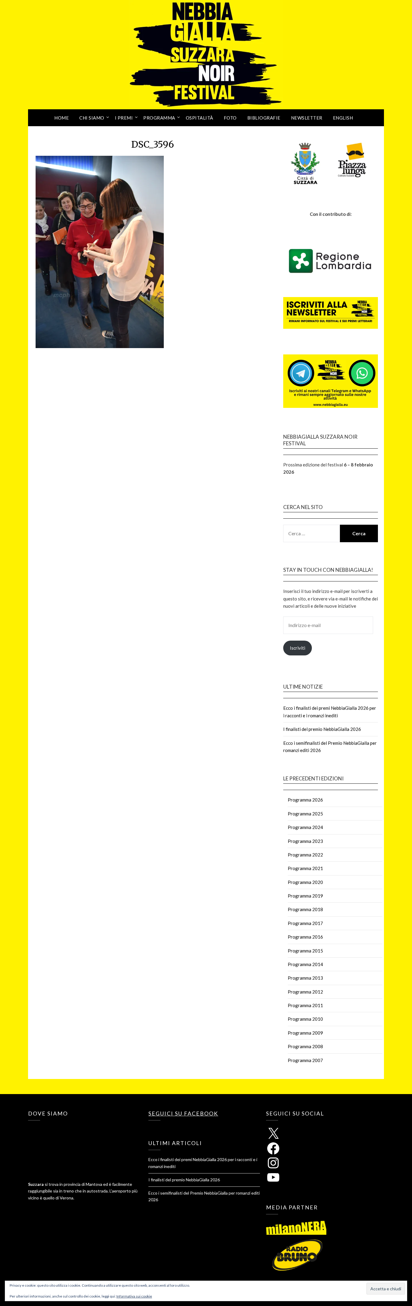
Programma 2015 (305, 950)
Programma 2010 (305, 1019)
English (343, 117)
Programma (159, 117)
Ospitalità (199, 117)
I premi (124, 117)
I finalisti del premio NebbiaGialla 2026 (322, 729)
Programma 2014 (305, 964)
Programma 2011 (305, 1005)
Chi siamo (91, 117)
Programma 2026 (305, 799)
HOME (61, 117)
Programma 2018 (305, 909)
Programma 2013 (305, 978)
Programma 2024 (305, 827)
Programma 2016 (305, 936)
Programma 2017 (305, 923)
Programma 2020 (305, 882)
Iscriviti (297, 648)
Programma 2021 (305, 868)
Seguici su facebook (183, 1113)
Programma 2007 (305, 1060)
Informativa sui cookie (134, 1296)
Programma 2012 (305, 991)
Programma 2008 (305, 1046)
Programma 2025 (305, 813)
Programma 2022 (305, 854)
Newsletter (306, 117)
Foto (230, 117)
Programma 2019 (305, 895)
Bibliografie (263, 117)
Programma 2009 (305, 1033)
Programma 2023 (305, 841)
